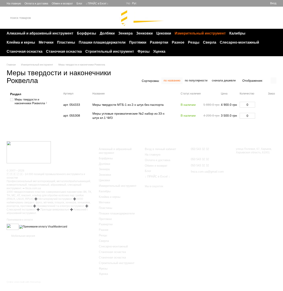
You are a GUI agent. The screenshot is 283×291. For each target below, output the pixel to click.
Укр (128, 3)
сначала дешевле (224, 80)
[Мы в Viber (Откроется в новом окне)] (120, 3)
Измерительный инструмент (200, 33)
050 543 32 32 (231, 17)
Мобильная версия (23, 235)
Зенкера (125, 33)
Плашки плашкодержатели (102, 42)
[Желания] (258, 3)
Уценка (159, 51)
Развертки (159, 42)
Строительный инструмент (109, 51)
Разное (178, 42)
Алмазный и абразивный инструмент (40, 33)
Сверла (209, 42)
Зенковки (144, 33)
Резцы (193, 42)
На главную (14, 3)
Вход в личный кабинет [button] (160, 149)
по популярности (196, 80)
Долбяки (107, 33)
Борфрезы (86, 33)
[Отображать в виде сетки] (268, 80)
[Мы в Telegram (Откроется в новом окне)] (114, 3)
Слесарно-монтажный (239, 42)
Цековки (163, 33)
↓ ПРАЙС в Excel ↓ (97, 3)
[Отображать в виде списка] (273, 80)
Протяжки (137, 42)
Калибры (237, 33)
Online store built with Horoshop (24, 282)
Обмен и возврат (62, 3)
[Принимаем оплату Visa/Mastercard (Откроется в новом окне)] (43, 226)
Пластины (66, 42)
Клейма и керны (21, 42)
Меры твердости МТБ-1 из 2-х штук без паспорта (128, 104)
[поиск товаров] (48, 17)
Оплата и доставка (36, 3)
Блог (79, 3)
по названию (172, 80)
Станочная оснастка (24, 51)
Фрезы (144, 51)
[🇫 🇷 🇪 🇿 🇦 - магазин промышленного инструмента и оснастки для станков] (29, 152)
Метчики (46, 42)
